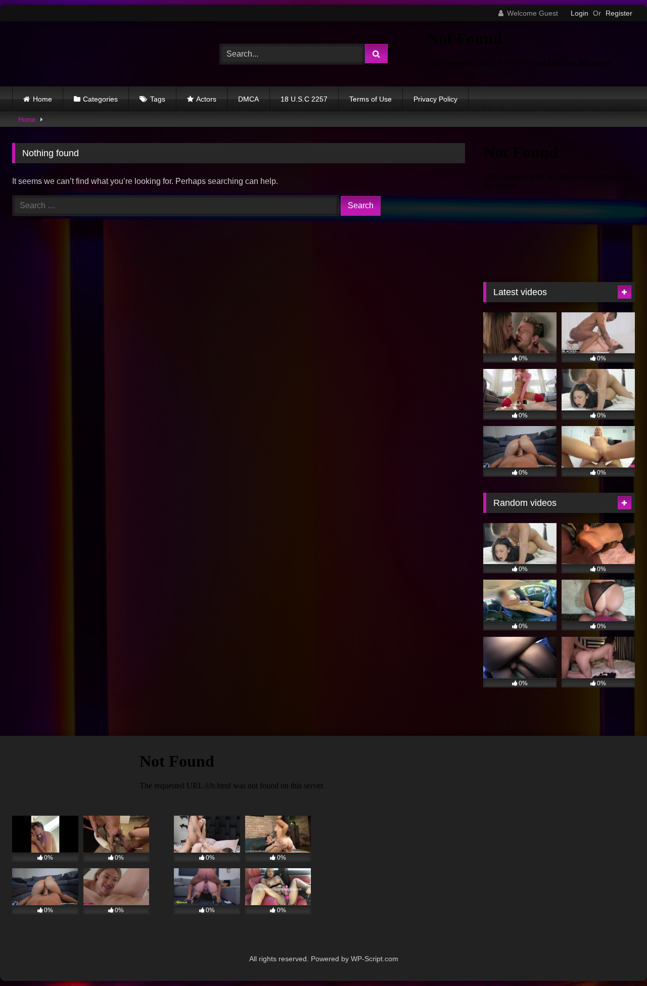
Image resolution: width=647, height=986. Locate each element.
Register (619, 13)
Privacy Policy (435, 99)
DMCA (248, 99)
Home (42, 99)
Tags (157, 99)
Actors (206, 99)
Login (579, 13)
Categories (100, 99)
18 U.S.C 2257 (304, 99)
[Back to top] (616, 956)
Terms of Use (370, 99)
